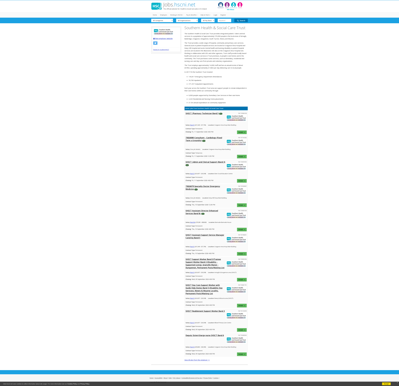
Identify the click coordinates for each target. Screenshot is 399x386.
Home (155, 15)
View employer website (163, 38)
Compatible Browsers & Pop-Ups (192, 378)
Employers (163, 15)
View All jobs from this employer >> (197, 360)
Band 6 (192, 347)
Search (241, 20)
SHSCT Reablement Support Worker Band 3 (205, 311)
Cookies (215, 378)
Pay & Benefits (191, 15)
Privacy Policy (84, 384)
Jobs (179, 4)
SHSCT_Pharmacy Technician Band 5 (202, 113)
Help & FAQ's (204, 15)
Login (215, 15)
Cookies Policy (72, 384)
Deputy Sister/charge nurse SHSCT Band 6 (205, 335)
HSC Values (176, 378)
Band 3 (192, 174)
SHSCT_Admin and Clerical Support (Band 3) (205, 162)
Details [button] (241, 132)
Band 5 (192, 125)
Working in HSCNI (176, 15)
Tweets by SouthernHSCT (161, 50)
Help (170, 378)
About (165, 378)
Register (223, 15)
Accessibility (158, 378)
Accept (386, 384)
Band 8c (192, 222)
